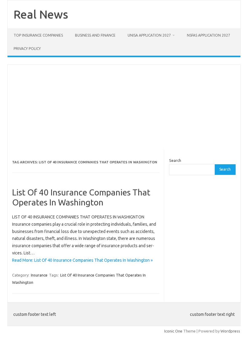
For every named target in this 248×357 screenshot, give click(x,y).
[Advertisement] (124, 107)
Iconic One (173, 331)
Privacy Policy (27, 49)
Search (175, 160)
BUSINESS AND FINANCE (95, 35)
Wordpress (230, 331)
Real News (41, 14)
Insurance (39, 275)
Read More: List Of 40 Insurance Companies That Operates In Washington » (82, 260)
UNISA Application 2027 (149, 35)
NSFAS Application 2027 (208, 35)
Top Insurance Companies (38, 35)
